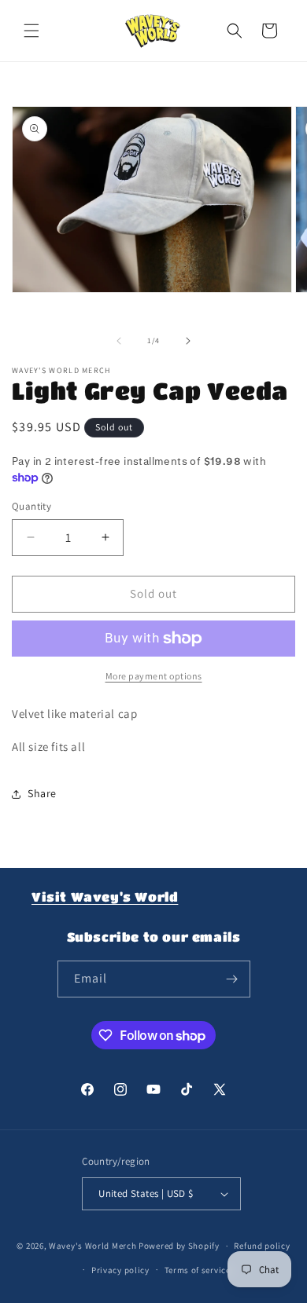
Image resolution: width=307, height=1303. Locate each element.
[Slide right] (188, 341)
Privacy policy (120, 1270)
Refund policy (262, 1245)
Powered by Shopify (179, 1245)
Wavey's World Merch (92, 1245)
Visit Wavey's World (104, 896)
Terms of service (198, 1270)
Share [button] (42, 793)
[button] (31, 30)
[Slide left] (119, 341)
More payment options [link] (153, 676)
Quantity (31, 506)
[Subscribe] (232, 979)
